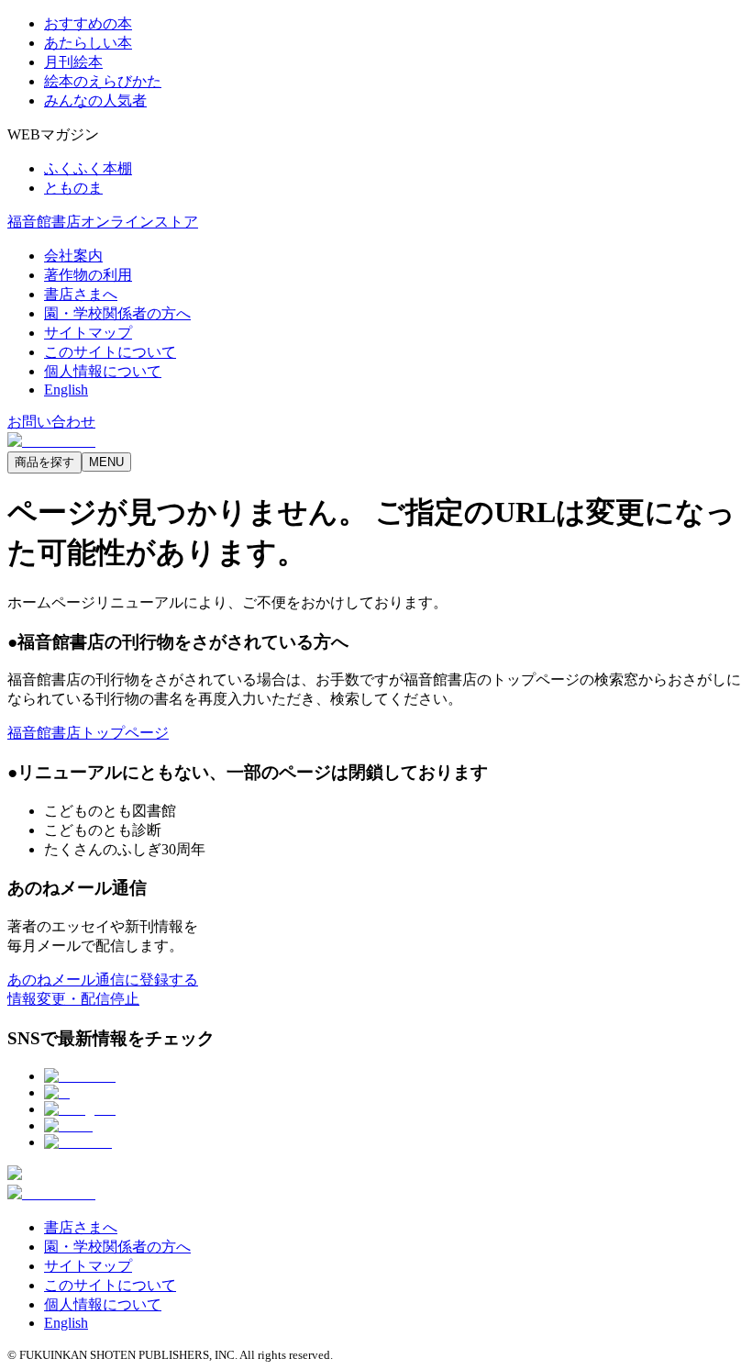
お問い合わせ (51, 421)
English (66, 389)
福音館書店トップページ (88, 733)
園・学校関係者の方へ (117, 313)
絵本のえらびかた (102, 81)
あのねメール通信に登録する (102, 979)
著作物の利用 (88, 275)
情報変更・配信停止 (73, 999)
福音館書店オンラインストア (102, 221)
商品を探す (44, 462)
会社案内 (73, 255)
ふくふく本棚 (88, 168)
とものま (73, 187)
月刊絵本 (73, 62)
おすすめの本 (88, 23)
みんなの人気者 (95, 100)
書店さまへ (80, 294)
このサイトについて (110, 352)
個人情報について (102, 371)
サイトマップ (88, 332)
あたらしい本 (88, 42)
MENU (106, 462)
